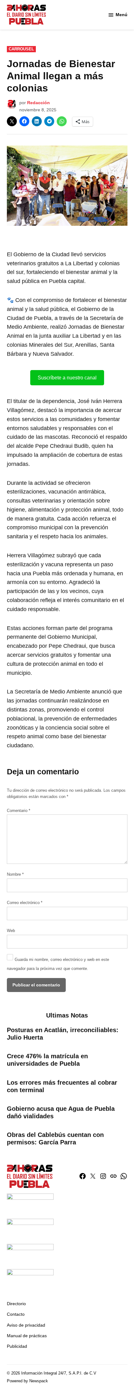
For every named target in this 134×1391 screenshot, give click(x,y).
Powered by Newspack (27, 1381)
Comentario (18, 811)
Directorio (16, 1303)
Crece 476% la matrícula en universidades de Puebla (47, 1060)
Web (11, 931)
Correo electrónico (24, 903)
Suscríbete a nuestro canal (67, 377)
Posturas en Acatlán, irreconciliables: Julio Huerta (62, 1034)
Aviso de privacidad (26, 1325)
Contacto (16, 1314)
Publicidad (17, 1346)
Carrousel (21, 49)
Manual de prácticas (27, 1335)
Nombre (15, 874)
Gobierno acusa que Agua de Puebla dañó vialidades (61, 1112)
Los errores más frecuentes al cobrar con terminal (62, 1086)
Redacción (38, 102)
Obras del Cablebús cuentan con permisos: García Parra (55, 1138)
